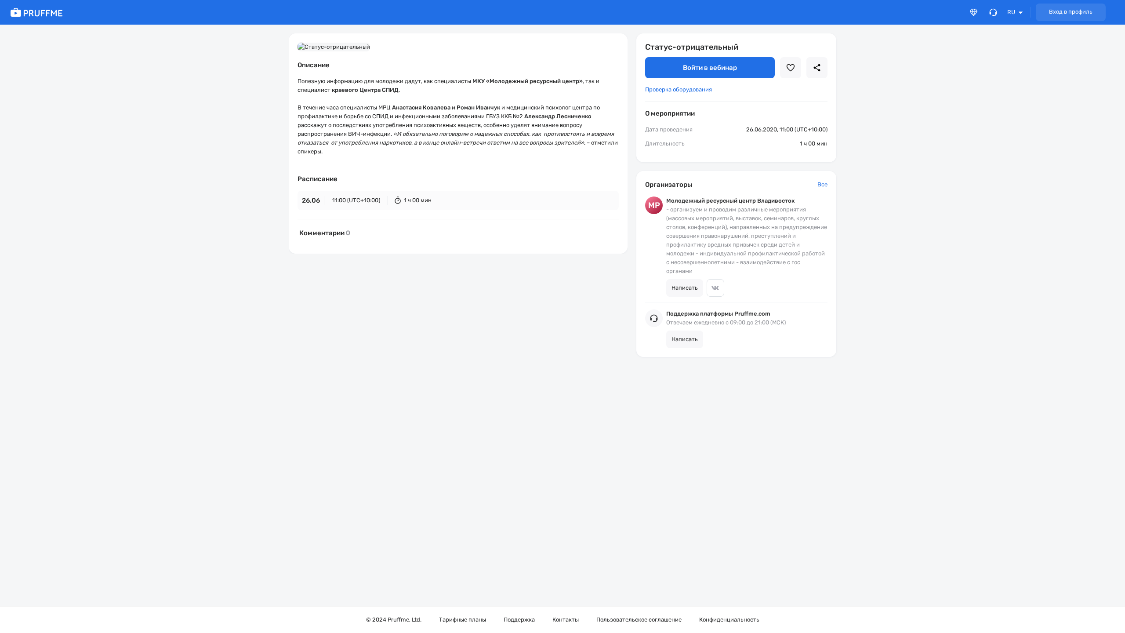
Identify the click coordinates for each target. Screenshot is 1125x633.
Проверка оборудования (678, 89)
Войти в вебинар (710, 68)
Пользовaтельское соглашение (639, 619)
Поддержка (519, 619)
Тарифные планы (462, 619)
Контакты (565, 619)
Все (822, 184)
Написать (684, 287)
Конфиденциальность (729, 619)
